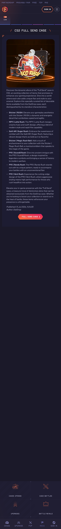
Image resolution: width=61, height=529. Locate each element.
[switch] (5, 17)
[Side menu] (57, 9)
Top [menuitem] (41, 3)
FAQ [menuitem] (46, 3)
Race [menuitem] (43, 523)
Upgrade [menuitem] (19, 526)
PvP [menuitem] (32, 523)
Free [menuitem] (34, 3)
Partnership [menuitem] (8, 3)
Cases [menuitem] (7, 526)
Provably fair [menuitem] (23, 3)
